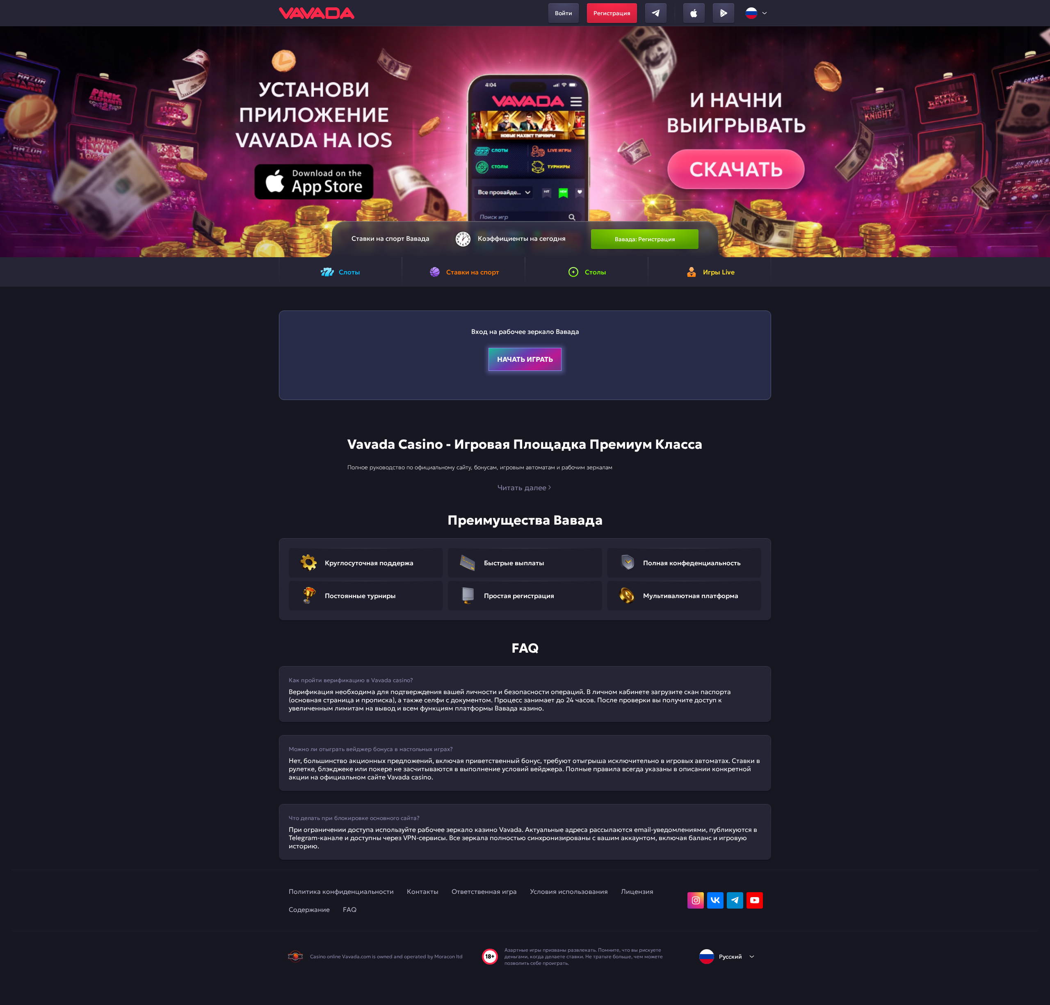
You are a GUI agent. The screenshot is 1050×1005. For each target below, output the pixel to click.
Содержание (309, 909)
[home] (316, 13)
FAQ (349, 909)
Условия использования (569, 891)
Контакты (422, 891)
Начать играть (525, 359)
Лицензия (637, 891)
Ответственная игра (484, 891)
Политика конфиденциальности (341, 891)
